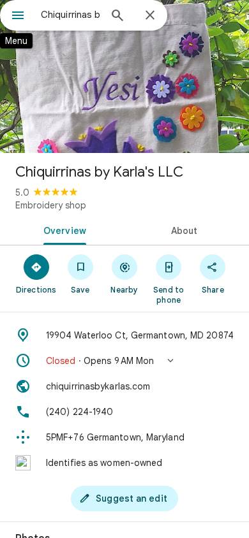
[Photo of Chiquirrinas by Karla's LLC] (124, 76)
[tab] (62, 229)
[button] (124, 361)
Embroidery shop (50, 205)
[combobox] (70, 14)
